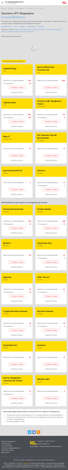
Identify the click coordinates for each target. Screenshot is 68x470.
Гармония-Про (44, 243)
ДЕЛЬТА (7, 243)
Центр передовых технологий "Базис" (13, 379)
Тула (15, 26)
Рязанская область (28, 32)
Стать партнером (6, 446)
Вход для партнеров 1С (8, 441)
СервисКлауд (9, 68)
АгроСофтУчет (10, 345)
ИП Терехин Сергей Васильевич (47, 136)
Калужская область (25, 29)
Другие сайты (5, 452)
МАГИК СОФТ (43, 379)
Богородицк (31, 26)
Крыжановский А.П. (13, 170)
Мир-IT (6, 136)
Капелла (41, 345)
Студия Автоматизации (15, 311)
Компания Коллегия (13, 209)
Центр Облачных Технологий (45, 68)
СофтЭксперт (9, 102)
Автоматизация (45, 311)
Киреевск (41, 26)
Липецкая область (39, 29)
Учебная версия (6, 443)
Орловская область (14, 32)
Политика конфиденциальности (11, 448)
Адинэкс (7, 277)
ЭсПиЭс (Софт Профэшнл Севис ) (49, 102)
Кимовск (22, 26)
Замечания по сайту (7, 450)
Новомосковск (6, 26)
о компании (25, 463)
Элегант (41, 170)
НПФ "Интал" (43, 277)
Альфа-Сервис (44, 209)
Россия (16, 29)
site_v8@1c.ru (45, 444)
